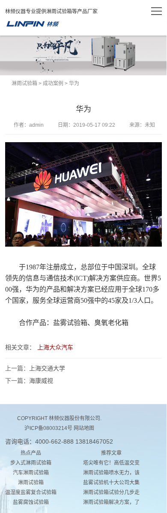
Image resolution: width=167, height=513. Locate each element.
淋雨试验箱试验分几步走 (111, 492)
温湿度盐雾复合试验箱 (31, 492)
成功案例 (53, 83)
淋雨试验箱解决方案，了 (111, 502)
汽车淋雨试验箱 (31, 473)
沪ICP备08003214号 (48, 428)
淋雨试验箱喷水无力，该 (111, 473)
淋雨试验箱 (32, 24)
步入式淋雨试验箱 (30, 463)
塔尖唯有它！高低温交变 (111, 463)
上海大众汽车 (55, 347)
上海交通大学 (47, 368)
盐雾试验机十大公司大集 (111, 483)
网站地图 (84, 428)
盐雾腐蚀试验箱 (31, 502)
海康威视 (41, 380)
